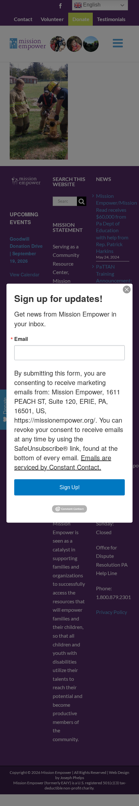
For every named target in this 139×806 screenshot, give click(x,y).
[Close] (127, 289)
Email (21, 338)
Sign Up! (69, 487)
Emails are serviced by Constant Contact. (62, 461)
